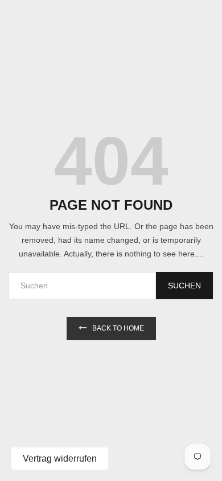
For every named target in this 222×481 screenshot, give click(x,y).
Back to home (118, 328)
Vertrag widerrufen (60, 458)
